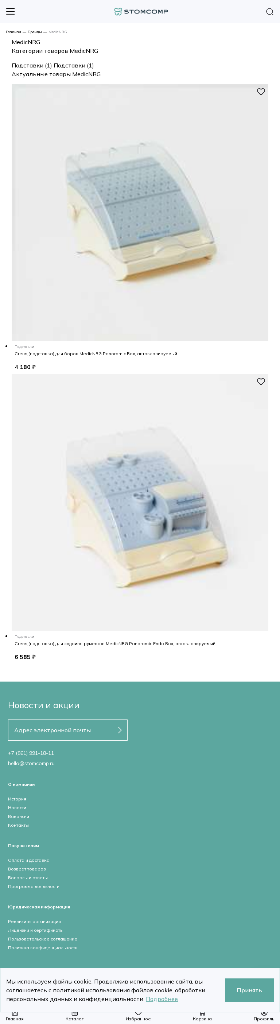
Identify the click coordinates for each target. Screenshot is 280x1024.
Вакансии (18, 816)
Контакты (18, 825)
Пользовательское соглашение (42, 939)
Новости (17, 807)
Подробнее (162, 998)
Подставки (32, 65)
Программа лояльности (33, 886)
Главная (13, 32)
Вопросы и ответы (28, 877)
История (17, 799)
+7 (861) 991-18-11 (31, 753)
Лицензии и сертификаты (35, 930)
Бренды (35, 32)
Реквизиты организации (34, 921)
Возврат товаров (27, 869)
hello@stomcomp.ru (31, 763)
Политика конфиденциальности (43, 947)
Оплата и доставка (29, 860)
